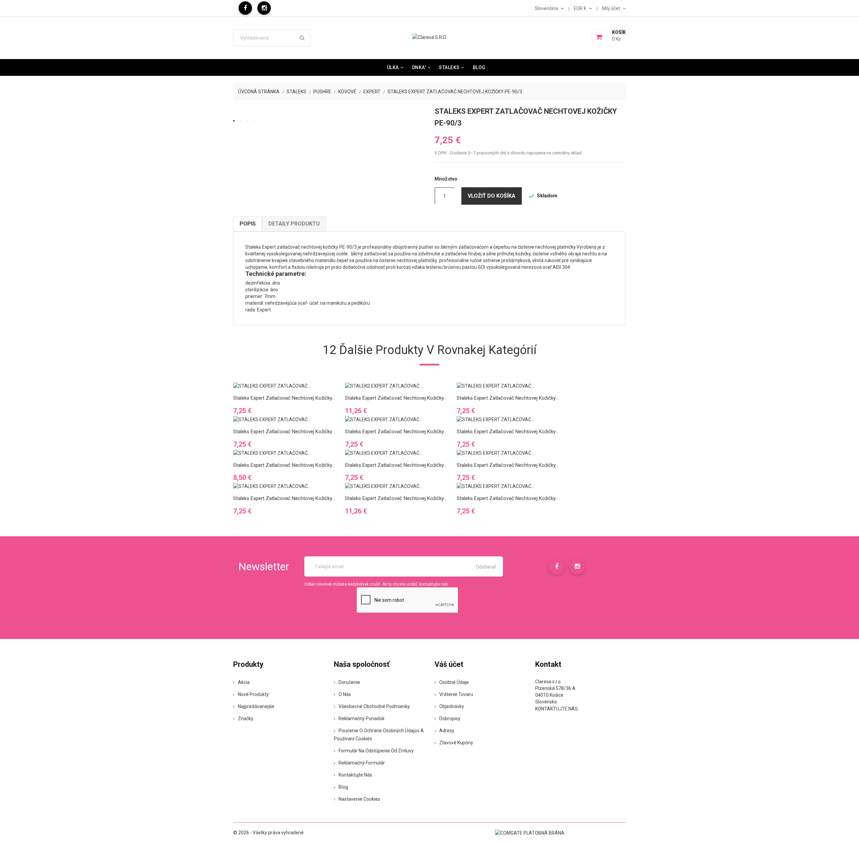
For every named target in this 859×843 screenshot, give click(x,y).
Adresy (446, 730)
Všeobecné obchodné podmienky (374, 706)
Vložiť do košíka (491, 196)
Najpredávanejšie (256, 706)
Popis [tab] (248, 223)
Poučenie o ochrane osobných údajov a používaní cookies (379, 734)
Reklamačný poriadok (362, 718)
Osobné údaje (454, 682)
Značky (245, 718)
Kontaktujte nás (355, 775)
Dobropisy (449, 718)
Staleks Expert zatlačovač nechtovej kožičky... (284, 398)
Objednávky (451, 706)
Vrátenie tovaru (456, 694)
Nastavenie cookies (359, 799)
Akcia (244, 682)
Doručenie (349, 682)
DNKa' (419, 67)
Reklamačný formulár (362, 762)
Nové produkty (253, 694)
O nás (345, 694)
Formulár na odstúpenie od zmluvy (376, 750)
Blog (479, 67)
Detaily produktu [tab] (294, 223)
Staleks (449, 67)
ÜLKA (393, 67)
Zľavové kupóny (456, 742)
